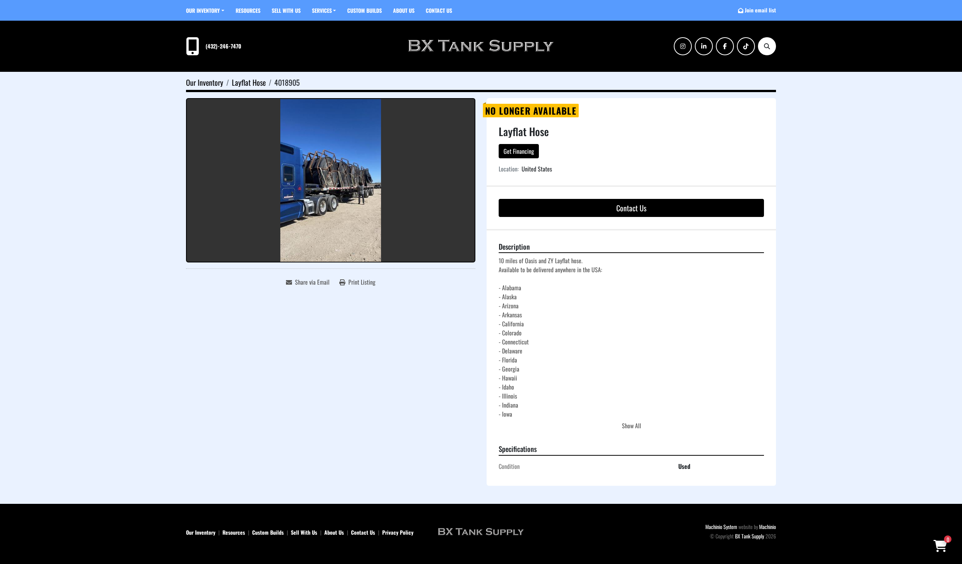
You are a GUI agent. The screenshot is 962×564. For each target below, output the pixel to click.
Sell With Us (286, 10)
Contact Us (439, 10)
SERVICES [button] (322, 10)
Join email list (760, 10)
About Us (403, 10)
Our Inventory (203, 10)
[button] (205, 10)
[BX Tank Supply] (481, 531)
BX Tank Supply (749, 536)
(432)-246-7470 (223, 46)
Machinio (767, 527)
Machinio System (721, 527)
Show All (631, 425)
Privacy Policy (397, 532)
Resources (248, 10)
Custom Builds (364, 10)
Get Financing (519, 151)
